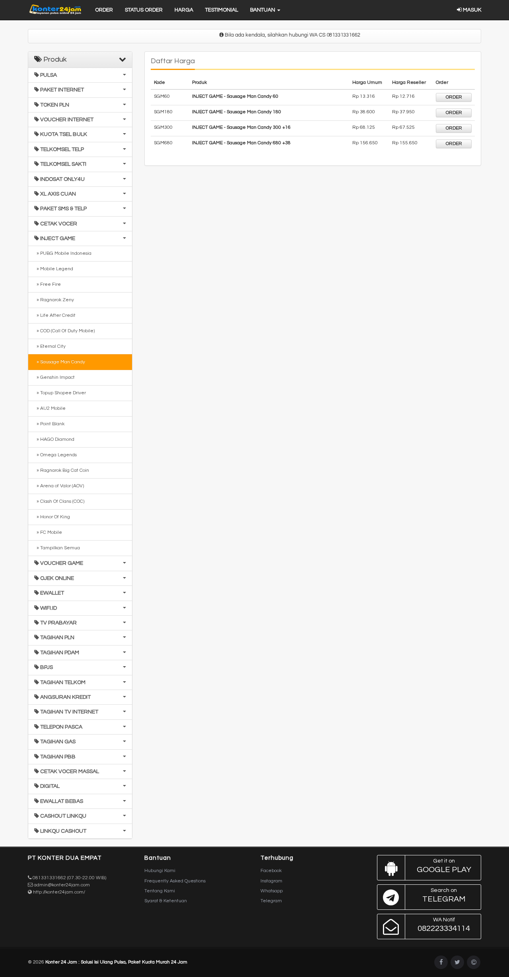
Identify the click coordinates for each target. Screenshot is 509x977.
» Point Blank (49, 423)
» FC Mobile (48, 532)
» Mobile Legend (53, 268)
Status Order (144, 10)
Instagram (271, 881)
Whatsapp (271, 891)
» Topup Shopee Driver (60, 392)
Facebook (271, 870)
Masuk (471, 10)
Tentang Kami (159, 891)
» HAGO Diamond (54, 439)
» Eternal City (50, 346)
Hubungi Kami (159, 870)
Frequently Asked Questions (175, 881)
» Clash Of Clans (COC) (59, 501)
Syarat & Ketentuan (165, 900)
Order (104, 10)
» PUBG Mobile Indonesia (62, 253)
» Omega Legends (55, 454)
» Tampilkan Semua (57, 548)
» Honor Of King (52, 517)
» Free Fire (47, 284)
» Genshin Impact (54, 377)
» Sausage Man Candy (59, 361)
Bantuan (263, 10)
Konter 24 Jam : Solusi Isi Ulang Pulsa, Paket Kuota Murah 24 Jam (116, 962)
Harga (184, 10)
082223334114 (444, 924)
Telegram (271, 900)
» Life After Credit (55, 315)
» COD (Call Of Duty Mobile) (64, 330)
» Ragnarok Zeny (54, 299)
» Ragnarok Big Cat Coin (61, 470)
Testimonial (221, 10)
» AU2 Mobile (50, 408)
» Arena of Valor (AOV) (59, 485)
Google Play (444, 866)
